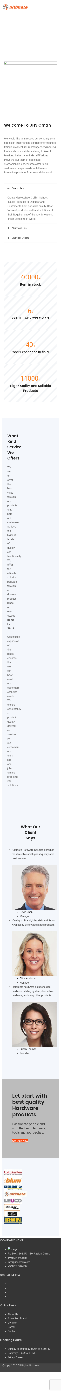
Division (12, 1322)
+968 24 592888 (17, 1257)
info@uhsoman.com (19, 1262)
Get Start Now (20, 1140)
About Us (13, 1314)
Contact (12, 1331)
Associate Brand (17, 1318)
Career (11, 1327)
